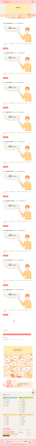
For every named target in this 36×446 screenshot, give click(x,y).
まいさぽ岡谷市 (22, 399)
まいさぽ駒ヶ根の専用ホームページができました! (14, 230)
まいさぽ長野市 (22, 416)
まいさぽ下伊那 (22, 412)
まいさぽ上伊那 (22, 409)
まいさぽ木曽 (6, 424)
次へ (21, 321)
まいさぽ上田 (6, 404)
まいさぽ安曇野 (6, 418)
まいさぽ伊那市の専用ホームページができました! (14, 171)
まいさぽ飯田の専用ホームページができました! (13, 289)
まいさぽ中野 (22, 423)
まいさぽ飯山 (22, 424)
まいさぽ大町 (6, 423)
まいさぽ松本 (6, 416)
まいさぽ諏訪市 (22, 401)
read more (5, 48)
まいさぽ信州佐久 (7, 401)
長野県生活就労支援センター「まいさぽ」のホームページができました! (13, 339)
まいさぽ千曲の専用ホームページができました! (13, 82)
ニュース (32, 25)
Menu (32, 1)
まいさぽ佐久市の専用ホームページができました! (14, 141)
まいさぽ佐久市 (6, 399)
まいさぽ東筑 (6, 421)
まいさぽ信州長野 (23, 421)
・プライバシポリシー (14, 435)
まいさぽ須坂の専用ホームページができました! (13, 112)
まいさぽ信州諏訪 (23, 404)
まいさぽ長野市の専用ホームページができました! (14, 52)
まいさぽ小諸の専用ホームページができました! (13, 260)
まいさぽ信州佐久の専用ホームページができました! (14, 200)
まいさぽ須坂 (22, 418)
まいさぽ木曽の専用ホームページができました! (13, 23)
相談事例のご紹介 (21, 432)
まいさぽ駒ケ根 (22, 407)
